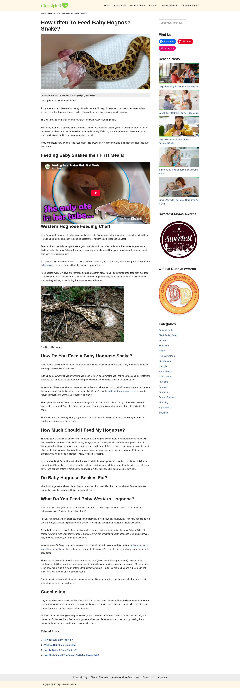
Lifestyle (163, 366)
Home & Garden (167, 356)
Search (193, 23)
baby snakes (47, 265)
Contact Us (147, 677)
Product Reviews (167, 397)
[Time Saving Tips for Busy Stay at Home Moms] (179, 157)
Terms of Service (99, 677)
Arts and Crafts (166, 330)
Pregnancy (164, 392)
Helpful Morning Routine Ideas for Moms (178, 86)
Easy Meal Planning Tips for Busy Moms (178, 113)
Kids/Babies (120, 5)
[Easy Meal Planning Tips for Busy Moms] (179, 100)
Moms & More (165, 371)
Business (163, 340)
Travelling (163, 413)
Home (107, 5)
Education (164, 345)
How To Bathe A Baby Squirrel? (60, 650)
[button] (144, 5)
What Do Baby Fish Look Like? (60, 645)
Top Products (165, 407)
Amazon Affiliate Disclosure (125, 677)
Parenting (163, 382)
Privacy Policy (80, 677)
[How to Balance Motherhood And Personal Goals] (179, 127)
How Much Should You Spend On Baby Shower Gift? (71, 655)
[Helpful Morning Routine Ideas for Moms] (179, 74)
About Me (162, 677)
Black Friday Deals (168, 335)
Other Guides (165, 376)
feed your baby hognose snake (123, 391)
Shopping (163, 402)
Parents (153, 5)
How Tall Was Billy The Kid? (58, 640)
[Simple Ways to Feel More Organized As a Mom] (179, 187)
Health (162, 351)
